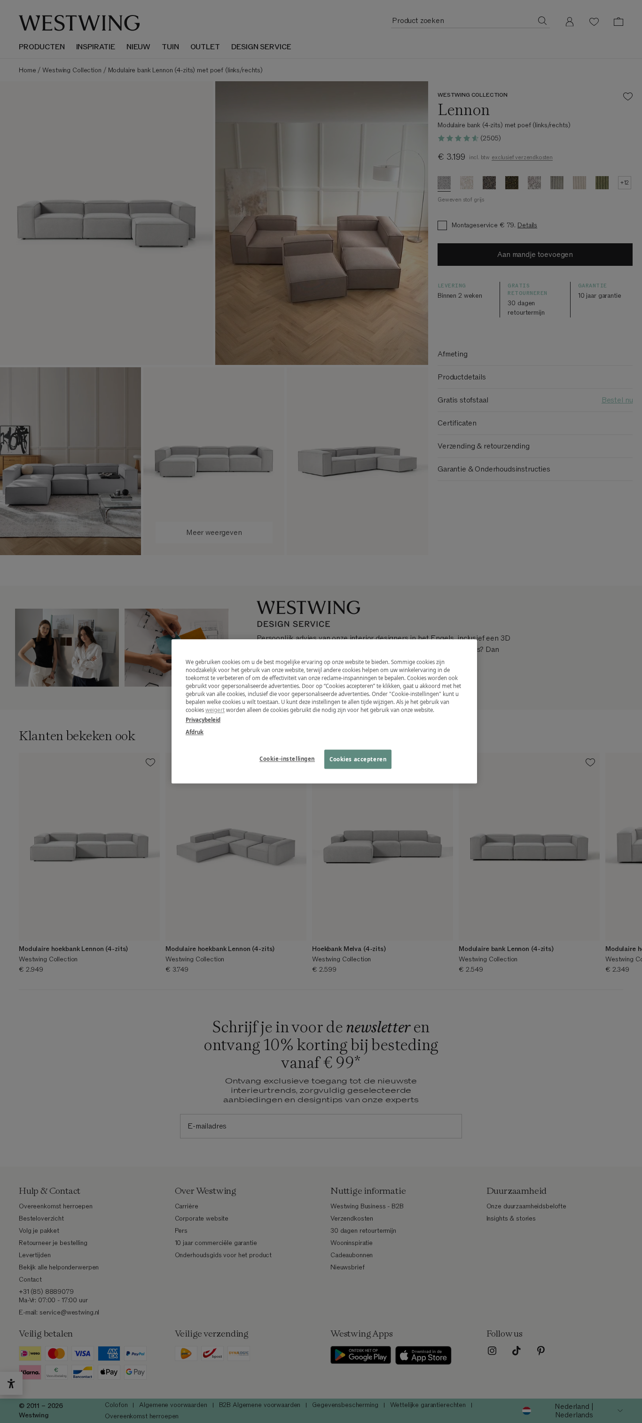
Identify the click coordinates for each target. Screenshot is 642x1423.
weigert (215, 710)
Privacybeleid (203, 720)
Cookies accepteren (357, 759)
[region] (324, 711)
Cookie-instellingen (287, 758)
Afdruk (195, 731)
